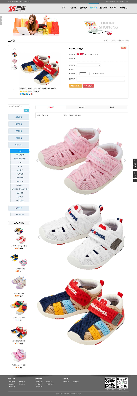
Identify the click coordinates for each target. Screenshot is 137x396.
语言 (127, 1)
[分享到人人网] (29, 94)
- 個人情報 (76, 381)
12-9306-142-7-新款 (18, 341)
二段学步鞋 (19, 197)
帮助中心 (123, 8)
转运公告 (103, 8)
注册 (117, 1)
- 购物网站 (38, 386)
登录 (107, 1)
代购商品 (122, 1)
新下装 (20, 166)
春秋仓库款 (19, 193)
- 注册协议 (21, 384)
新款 (20, 162)
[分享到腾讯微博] (27, 94)
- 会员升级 (11, 381)
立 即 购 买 (89, 86)
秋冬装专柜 (19, 185)
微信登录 (112, 1)
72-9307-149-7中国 (19, 318)
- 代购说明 (38, 384)
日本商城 (93, 8)
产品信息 (51, 107)
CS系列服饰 (20, 155)
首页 (63, 8)
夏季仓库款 (19, 178)
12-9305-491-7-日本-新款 (19, 246)
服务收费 (83, 8)
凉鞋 (127, 40)
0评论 (112, 107)
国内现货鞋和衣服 (20, 159)
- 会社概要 (65, 381)
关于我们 (73, 8)
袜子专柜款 (19, 174)
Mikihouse (121, 40)
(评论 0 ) (30, 91)
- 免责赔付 (11, 386)
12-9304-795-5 (19, 293)
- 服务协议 (48, 381)
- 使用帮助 (21, 381)
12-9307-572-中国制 (18, 268)
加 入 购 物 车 (76, 86)
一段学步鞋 (19, 200)
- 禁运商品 (11, 384)
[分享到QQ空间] (23, 94)
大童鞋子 (20, 170)
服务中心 (38, 378)
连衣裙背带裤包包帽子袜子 (20, 189)
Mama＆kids (20, 214)
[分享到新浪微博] (25, 94)
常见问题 (81, 107)
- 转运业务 (38, 381)
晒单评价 (113, 8)
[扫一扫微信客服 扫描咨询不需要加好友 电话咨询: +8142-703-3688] (135, 165)
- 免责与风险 (49, 384)
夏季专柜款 (19, 181)
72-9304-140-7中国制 (19, 365)
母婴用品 (19, 208)
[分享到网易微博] (31, 94)
